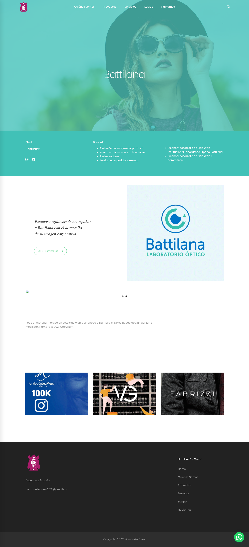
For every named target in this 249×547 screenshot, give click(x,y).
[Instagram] (27, 159)
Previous (21, 291)
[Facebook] (34, 159)
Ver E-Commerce (47, 251)
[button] (239, 537)
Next (228, 291)
